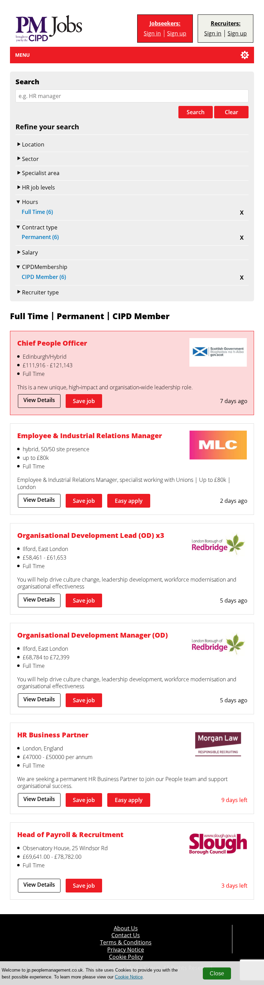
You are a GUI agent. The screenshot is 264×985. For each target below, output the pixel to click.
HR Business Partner (52, 734)
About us (126, 928)
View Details (39, 400)
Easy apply (129, 501)
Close (217, 973)
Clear (231, 112)
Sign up (176, 33)
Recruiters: (226, 23)
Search (196, 112)
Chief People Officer (52, 343)
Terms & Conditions (126, 942)
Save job (84, 401)
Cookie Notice (129, 976)
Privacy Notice (125, 949)
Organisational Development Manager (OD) (92, 635)
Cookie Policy (126, 957)
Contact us (125, 935)
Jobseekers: (165, 23)
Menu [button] (22, 55)
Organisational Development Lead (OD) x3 (90, 535)
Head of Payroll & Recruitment (70, 834)
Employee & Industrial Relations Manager (89, 435)
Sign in (152, 33)
